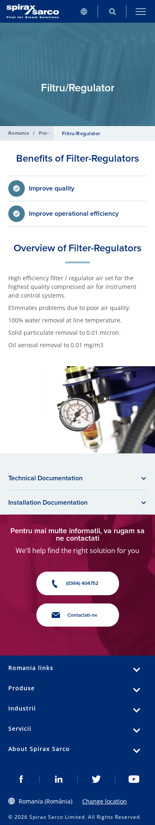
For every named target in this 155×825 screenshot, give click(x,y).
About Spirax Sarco (39, 749)
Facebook (20, 779)
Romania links (30, 668)
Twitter (96, 779)
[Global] (83, 11)
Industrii (22, 708)
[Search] (112, 11)
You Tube (134, 779)
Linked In (58, 779)
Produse (49, 132)
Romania (18, 132)
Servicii (19, 728)
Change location (104, 801)
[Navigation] (140, 11)
